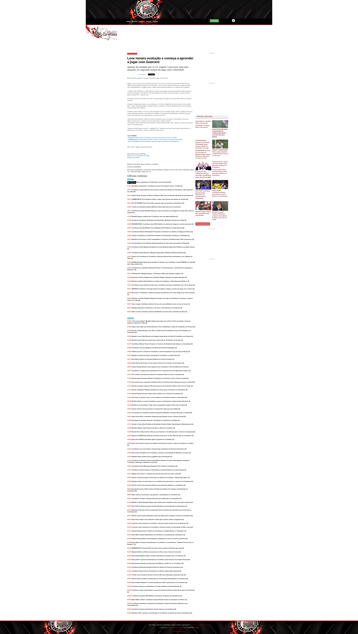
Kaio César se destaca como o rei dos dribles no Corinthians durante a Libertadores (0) (157, 397)
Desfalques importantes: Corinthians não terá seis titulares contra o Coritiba (152, 137)
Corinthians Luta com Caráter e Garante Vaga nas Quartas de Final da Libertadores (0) (156, 449)
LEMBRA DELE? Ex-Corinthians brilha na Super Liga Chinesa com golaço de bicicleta (155, 139)
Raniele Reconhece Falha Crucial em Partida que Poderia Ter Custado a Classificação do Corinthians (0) (157, 490)
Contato (155, 21)
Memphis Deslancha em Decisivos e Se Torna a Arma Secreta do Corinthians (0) (154, 308)
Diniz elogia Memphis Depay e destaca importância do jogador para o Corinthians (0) (156, 555)
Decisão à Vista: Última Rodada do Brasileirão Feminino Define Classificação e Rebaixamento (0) (160, 424)
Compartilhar (142, 74)
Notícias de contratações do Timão (138, 155)
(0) (154, 186)
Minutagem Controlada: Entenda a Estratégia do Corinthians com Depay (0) (153, 420)
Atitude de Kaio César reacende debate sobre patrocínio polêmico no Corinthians (219, 172)
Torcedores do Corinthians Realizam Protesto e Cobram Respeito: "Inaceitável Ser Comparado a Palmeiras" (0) (160, 268)
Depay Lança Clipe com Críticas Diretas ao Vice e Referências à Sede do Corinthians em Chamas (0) (161, 326)
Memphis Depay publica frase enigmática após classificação (203, 213)
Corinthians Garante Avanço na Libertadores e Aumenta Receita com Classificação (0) (156, 470)
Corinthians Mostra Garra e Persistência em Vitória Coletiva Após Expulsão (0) (154, 571)
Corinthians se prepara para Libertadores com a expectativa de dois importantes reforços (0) (159, 370)
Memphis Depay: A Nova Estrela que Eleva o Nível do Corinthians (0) (151, 428)
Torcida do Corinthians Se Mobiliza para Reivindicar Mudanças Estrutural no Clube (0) (156, 220)
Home (128, 21)
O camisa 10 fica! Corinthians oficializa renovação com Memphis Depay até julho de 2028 (203, 174)
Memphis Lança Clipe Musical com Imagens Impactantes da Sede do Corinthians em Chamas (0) (160, 336)
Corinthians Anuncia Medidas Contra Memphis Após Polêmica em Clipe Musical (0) (155, 228)
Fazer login (214, 21)
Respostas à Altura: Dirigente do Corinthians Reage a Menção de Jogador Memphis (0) (157, 277)
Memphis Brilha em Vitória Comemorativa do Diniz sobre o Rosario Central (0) (154, 552)
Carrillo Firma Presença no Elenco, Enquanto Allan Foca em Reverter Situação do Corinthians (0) (160, 195)
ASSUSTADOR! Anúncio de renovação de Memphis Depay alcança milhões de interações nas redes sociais (203, 154)
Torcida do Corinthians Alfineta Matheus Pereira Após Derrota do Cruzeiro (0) (153, 207)
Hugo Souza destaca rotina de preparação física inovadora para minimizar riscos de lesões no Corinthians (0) (159, 511)
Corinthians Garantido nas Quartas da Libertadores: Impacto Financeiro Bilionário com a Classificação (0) (157, 604)
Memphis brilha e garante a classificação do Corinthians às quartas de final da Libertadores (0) (159, 613)
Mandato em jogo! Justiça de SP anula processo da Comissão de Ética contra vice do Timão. (219, 215)
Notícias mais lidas (133, 157)
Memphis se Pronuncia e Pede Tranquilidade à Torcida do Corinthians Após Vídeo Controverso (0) (160, 239)
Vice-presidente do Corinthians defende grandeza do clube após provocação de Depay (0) (158, 243)
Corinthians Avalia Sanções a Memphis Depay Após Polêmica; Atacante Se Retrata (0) (156, 252)
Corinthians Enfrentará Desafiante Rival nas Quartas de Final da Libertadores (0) (155, 567)
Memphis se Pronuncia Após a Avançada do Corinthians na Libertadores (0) (153, 355)
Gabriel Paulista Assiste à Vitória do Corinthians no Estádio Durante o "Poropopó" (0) (156, 531)
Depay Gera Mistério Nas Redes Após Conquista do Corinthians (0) (150, 439)
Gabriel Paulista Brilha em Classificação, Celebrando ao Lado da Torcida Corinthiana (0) (157, 538)
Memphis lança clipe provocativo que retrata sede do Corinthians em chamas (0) (155, 340)
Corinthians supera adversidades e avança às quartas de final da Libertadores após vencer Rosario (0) (161, 591)
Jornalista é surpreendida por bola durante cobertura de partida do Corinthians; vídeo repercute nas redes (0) (160, 190)
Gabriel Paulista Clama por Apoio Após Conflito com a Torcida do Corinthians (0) (155, 393)
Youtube (148, 21)
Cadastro (142, 21)
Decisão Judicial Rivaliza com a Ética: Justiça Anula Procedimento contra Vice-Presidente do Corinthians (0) (159, 331)
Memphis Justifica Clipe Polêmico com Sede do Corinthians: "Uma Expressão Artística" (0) (158, 281)
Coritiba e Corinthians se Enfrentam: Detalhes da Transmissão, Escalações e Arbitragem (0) (158, 235)
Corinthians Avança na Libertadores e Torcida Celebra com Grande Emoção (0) (154, 586)
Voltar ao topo (180, 631)
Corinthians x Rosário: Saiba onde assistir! (202, 126)
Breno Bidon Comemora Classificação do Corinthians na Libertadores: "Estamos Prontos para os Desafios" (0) (160, 543)
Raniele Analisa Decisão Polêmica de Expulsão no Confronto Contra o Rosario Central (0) (157, 378)
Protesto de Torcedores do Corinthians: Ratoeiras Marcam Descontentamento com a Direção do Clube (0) (160, 257)
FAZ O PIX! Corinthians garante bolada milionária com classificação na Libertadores (202, 194)
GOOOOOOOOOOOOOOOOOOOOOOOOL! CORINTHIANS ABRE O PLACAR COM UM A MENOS (220, 133)
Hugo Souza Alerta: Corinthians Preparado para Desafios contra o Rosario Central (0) (156, 416)
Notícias (134, 21)
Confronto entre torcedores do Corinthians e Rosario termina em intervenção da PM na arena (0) (160, 527)
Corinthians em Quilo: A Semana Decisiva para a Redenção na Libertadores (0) (154, 498)
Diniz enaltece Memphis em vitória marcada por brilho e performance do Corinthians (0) (157, 582)
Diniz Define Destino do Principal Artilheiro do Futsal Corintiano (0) (150, 359)
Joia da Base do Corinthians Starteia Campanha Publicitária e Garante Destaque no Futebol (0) (159, 412)
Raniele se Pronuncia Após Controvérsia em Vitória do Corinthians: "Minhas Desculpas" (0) (158, 477)
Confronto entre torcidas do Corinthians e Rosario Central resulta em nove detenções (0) (157, 523)
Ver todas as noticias (203, 224)
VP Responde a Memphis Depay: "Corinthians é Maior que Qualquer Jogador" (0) (155, 273)
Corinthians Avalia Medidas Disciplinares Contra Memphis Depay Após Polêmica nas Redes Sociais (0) (161, 248)
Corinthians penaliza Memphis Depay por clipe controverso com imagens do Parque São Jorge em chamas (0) (160, 211)
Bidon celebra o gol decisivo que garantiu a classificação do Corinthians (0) (153, 494)
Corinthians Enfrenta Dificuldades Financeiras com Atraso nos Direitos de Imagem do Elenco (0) (160, 231)
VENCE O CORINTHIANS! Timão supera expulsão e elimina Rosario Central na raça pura (220, 152)
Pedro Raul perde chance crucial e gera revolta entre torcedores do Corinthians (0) (155, 363)
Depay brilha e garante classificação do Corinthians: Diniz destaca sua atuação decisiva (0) (158, 559)
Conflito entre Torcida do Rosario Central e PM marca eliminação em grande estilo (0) (156, 575)
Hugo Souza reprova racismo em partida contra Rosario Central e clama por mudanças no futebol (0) (160, 444)
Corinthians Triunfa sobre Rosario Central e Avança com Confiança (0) (151, 609)
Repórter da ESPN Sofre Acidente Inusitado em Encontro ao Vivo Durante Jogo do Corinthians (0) (160, 435)
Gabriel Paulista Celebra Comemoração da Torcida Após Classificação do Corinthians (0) (157, 578)
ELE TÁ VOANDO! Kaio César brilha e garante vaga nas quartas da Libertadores (153, 141)
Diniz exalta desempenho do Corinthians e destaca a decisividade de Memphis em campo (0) (159, 452)
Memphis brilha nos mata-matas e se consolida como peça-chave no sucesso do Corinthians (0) (160, 481)
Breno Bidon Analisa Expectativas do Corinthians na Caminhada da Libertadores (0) (156, 534)
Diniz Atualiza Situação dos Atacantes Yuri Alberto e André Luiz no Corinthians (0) (155, 563)
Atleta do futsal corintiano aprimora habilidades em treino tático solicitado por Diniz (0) (157, 311)
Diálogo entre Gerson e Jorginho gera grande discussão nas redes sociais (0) (154, 473)
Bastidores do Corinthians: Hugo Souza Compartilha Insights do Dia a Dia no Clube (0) (157, 405)
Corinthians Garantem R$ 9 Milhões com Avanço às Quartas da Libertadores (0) (154, 596)
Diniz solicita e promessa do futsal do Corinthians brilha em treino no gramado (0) (155, 374)
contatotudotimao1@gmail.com (200, 625)
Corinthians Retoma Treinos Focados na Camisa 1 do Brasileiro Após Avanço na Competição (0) (160, 344)
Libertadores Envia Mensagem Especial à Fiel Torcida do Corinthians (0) (152, 466)
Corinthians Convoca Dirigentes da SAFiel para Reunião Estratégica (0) (152, 347)
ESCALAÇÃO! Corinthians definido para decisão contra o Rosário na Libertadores (220, 193)
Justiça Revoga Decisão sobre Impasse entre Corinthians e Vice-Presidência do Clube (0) (157, 367)
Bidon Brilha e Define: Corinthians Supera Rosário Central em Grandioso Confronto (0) (157, 599)
